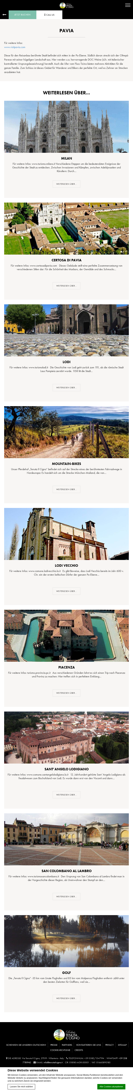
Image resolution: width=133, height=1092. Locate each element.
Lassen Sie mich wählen (21, 1086)
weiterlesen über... (66, 184)
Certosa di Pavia (67, 260)
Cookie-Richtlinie (60, 1050)
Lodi (66, 362)
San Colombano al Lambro (67, 871)
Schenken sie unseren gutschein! (26, 1044)
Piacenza (66, 667)
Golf (66, 973)
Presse (53, 1044)
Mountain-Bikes (66, 464)
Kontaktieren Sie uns (88, 1044)
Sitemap (122, 1044)
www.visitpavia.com (14, 47)
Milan (66, 158)
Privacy (109, 1044)
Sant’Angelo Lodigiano (67, 769)
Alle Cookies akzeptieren (111, 1086)
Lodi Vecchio (66, 565)
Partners (67, 1044)
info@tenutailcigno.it (53, 1062)
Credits (79, 1050)
